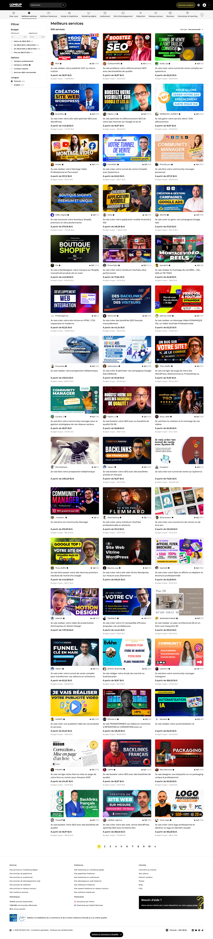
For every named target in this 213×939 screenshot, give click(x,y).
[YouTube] (196, 930)
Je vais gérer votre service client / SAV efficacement (174, 120)
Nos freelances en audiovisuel (86, 877)
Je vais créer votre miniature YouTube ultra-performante (125, 271)
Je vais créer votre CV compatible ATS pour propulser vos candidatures (124, 624)
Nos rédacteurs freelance (84, 885)
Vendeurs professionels (23, 61)
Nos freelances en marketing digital (89, 870)
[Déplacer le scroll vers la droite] (202, 14)
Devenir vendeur (146, 877)
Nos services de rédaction (20, 885)
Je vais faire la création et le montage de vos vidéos (177, 422)
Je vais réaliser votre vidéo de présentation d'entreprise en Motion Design (72, 624)
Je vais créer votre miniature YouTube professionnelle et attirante (122, 523)
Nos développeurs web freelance (87, 881)
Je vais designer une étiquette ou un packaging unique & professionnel (179, 776)
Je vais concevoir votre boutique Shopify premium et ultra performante (71, 221)
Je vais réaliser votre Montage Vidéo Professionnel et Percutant (69, 170)
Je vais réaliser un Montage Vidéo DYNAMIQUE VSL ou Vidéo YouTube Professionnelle (178, 322)
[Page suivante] (155, 846)
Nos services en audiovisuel (21, 877)
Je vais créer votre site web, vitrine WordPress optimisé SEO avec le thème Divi (126, 826)
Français (19, 81)
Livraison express (21, 69)
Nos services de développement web (25, 881)
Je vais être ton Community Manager (69, 522)
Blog (141, 885)
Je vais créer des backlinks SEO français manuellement (123, 322)
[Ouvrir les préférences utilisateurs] (208, 5)
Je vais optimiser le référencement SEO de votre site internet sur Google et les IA (124, 120)
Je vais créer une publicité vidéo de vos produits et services (75, 725)
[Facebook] (199, 930)
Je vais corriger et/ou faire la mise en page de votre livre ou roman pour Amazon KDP (73, 776)
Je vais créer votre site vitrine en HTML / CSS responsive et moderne (73, 322)
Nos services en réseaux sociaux (23, 888)
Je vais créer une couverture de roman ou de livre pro (177, 523)
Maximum (33, 33)
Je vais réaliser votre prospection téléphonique (74, 371)
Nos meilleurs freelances (84, 892)
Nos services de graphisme (21, 873)
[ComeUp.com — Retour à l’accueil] (16, 5)
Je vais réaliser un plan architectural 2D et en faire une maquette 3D (177, 624)
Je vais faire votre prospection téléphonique (73, 471)
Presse (141, 881)
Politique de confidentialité (61, 930)
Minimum (15, 33)
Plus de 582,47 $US (23, 52)
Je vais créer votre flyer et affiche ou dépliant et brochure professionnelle (179, 574)
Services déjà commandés (25, 72)
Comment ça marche (147, 870)
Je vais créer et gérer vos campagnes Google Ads (177, 221)
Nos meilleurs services (19, 892)
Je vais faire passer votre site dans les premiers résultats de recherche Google (74, 574)
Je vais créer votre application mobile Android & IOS (127, 221)
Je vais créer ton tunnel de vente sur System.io (178, 471)
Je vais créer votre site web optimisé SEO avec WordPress (74, 120)
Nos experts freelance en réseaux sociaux (91, 888)
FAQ (140, 888)
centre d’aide (192, 905)
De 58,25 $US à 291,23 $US (26, 45)
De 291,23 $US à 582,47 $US (27, 49)
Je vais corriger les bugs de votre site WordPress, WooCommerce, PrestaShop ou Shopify (177, 374)
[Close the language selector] (121, 934)
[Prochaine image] (148, 46)
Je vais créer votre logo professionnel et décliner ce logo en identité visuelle (175, 826)
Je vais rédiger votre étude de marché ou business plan (123, 675)
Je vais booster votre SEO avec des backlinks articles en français (125, 473)
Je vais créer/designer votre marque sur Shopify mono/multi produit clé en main (75, 271)
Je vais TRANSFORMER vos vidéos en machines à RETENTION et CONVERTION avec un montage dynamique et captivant (126, 727)
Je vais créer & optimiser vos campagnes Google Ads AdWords (127, 372)
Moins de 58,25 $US (23, 41)
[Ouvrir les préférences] (198, 5)
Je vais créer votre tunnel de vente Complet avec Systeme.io (125, 170)
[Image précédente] (105, 46)
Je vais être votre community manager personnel (174, 170)
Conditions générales (40, 930)
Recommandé (194, 29)
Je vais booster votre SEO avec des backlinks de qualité (127, 776)
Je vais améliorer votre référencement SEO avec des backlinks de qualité (124, 69)
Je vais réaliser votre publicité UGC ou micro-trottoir (73, 69)
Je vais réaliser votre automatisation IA (174, 724)
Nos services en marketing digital (24, 870)
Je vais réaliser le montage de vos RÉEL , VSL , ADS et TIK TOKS (178, 271)
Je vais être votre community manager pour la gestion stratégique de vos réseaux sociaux (74, 422)
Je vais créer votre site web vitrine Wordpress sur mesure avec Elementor (126, 574)
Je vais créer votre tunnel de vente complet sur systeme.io (179, 69)
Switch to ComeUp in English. (105, 934)
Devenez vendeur (185, 5)
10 (149, 846)
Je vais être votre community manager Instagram (174, 675)
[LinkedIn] (193, 930)
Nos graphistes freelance (84, 873)
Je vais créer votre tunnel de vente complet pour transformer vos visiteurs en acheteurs (73, 675)
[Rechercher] (63, 5)
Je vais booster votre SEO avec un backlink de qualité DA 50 (126, 422)
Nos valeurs (143, 873)
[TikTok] (202, 930)
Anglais (19, 85)
